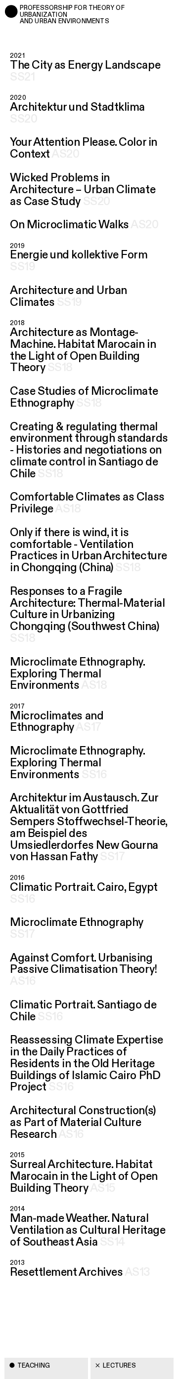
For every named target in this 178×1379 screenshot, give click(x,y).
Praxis (28, 1293)
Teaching (33, 1365)
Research (34, 1341)
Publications (40, 1317)
